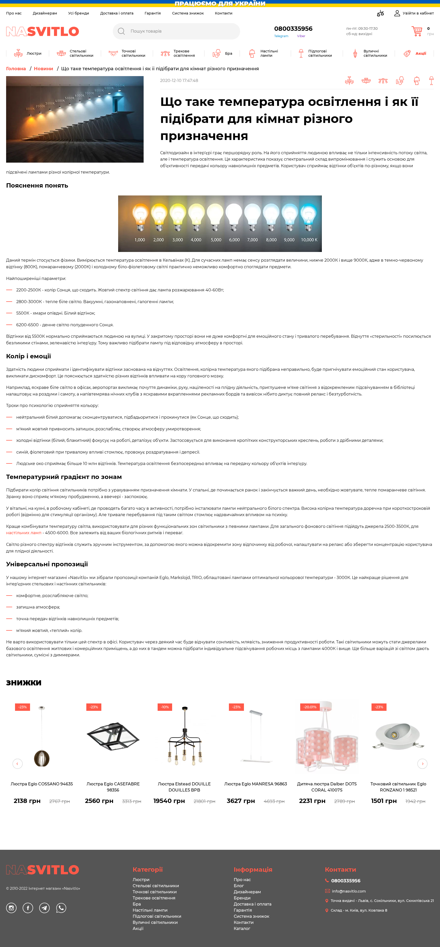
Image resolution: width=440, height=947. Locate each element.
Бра (137, 904)
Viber (301, 36)
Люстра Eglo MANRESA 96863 (255, 784)
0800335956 (293, 28)
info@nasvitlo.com (349, 891)
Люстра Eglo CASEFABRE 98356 (113, 787)
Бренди (242, 898)
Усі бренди (78, 13)
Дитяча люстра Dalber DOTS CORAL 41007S (327, 787)
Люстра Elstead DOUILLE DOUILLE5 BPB (184, 787)
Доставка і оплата (116, 13)
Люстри (141, 879)
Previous (17, 764)
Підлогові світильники (157, 916)
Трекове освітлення (154, 898)
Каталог (242, 928)
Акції (138, 928)
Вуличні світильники (155, 922)
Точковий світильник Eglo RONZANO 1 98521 (398, 787)
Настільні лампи (150, 910)
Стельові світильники (156, 885)
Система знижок (188, 13)
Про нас (14, 13)
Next (422, 764)
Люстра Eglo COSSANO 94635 (42, 784)
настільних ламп (24, 532)
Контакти (223, 13)
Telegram (281, 36)
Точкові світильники (155, 891)
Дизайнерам (45, 13)
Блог (239, 885)
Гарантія (153, 13)
